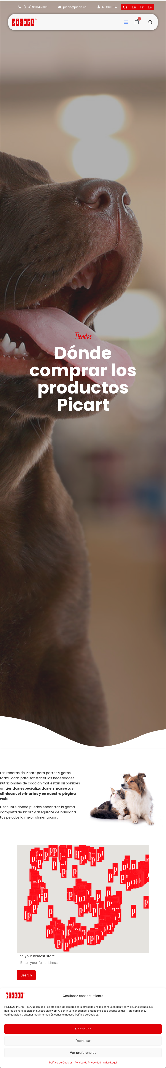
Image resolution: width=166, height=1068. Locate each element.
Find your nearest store (36, 956)
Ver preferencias (83, 1053)
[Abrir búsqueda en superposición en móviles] (150, 22)
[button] (125, 22)
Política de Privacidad (88, 1062)
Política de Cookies (60, 1062)
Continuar (83, 1029)
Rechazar (83, 1041)
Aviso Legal (110, 1062)
